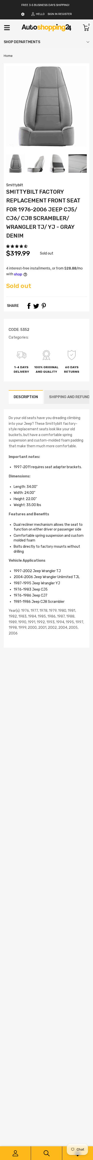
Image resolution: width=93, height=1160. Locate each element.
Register (65, 14)
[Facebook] (29, 306)
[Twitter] (36, 306)
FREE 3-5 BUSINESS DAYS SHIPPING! (45, 5)
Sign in (53, 14)
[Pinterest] (44, 306)
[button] (17, 246)
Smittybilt (14, 185)
